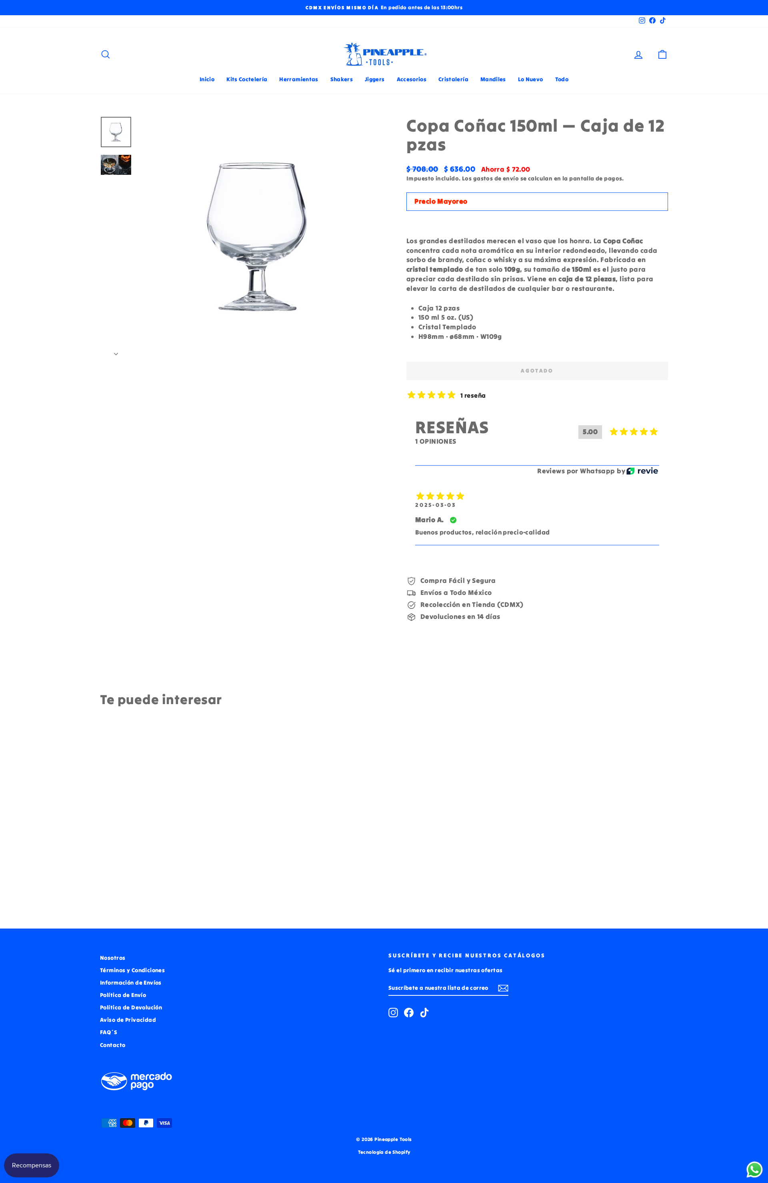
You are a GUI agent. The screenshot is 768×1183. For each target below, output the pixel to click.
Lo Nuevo (530, 79)
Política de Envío (123, 995)
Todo (561, 79)
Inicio (207, 79)
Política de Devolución (131, 1007)
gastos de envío (496, 178)
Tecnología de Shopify (384, 1152)
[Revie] (642, 471)
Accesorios (412, 79)
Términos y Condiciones (132, 970)
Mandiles (493, 79)
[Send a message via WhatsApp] (754, 1169)
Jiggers (374, 79)
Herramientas (298, 79)
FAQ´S (108, 1032)
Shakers (341, 79)
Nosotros (112, 957)
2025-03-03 (435, 504)
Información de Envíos (131, 982)
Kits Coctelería (246, 79)
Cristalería (453, 79)
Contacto (112, 1045)
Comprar (168, 853)
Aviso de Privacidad (128, 1019)
